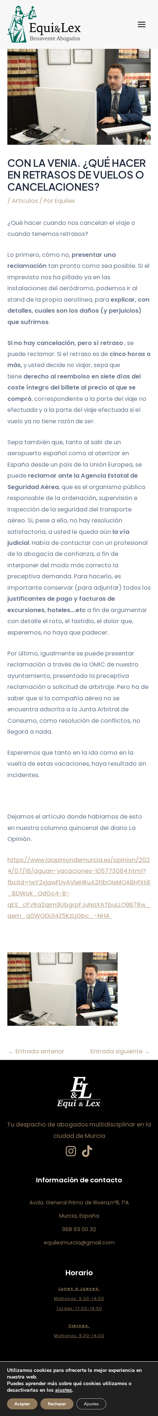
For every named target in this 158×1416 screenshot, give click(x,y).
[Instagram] (71, 1151)
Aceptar (22, 1404)
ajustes (63, 1390)
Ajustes (91, 1404)
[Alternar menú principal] (141, 24)
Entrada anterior (36, 1051)
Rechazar (57, 1404)
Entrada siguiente (120, 1051)
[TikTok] (87, 1151)
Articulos (25, 201)
